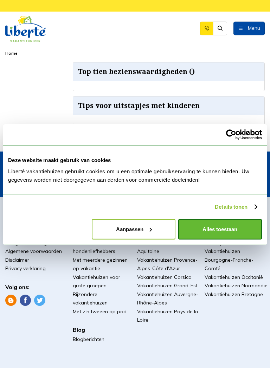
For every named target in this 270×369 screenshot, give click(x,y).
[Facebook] (25, 299)
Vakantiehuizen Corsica (164, 277)
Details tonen (231, 207)
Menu (254, 28)
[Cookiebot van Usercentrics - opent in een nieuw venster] (231, 134)
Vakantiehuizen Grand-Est (167, 285)
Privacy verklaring (25, 268)
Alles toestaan (219, 229)
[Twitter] (39, 299)
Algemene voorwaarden (33, 251)
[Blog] (11, 299)
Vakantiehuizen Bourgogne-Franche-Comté (229, 259)
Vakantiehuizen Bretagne (234, 294)
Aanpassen (129, 229)
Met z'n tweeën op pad (100, 311)
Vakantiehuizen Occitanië (234, 277)
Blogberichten (88, 339)
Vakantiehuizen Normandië (236, 285)
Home (11, 53)
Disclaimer (17, 260)
